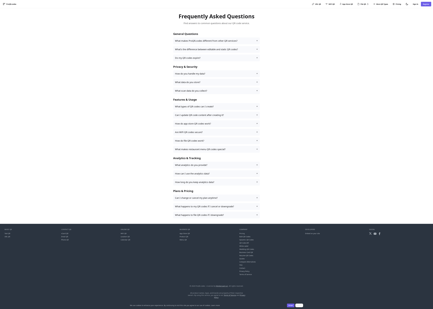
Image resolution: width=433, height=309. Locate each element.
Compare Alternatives (247, 262)
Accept (290, 305)
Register (426, 4)
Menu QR (183, 240)
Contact (242, 268)
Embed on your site (312, 233)
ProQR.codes (11, 4)
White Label (243, 246)
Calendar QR (125, 240)
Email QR (64, 237)
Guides (242, 259)
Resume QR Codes (246, 255)
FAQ (240, 265)
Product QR (184, 237)
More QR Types (382, 4)
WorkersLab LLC (222, 286)
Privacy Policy (244, 271)
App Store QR (347, 4)
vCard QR (64, 233)
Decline (299, 305)
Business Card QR (246, 252)
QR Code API (244, 243)
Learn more (215, 305)
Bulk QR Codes (244, 237)
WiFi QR (332, 4)
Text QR (7, 233)
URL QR (318, 4)
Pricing (398, 4)
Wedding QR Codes (246, 249)
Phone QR (65, 240)
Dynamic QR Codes (246, 240)
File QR (363, 4)
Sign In (415, 4)
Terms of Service (245, 274)
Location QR (125, 237)
